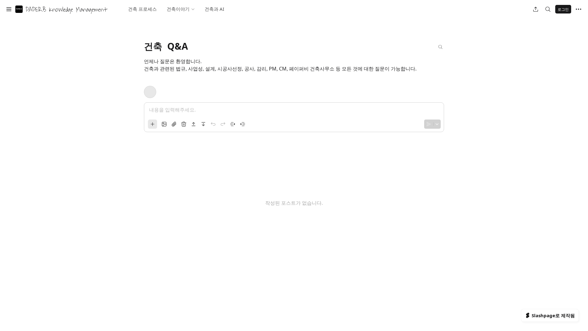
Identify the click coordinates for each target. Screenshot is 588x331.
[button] (8, 9)
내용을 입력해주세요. (172, 109)
